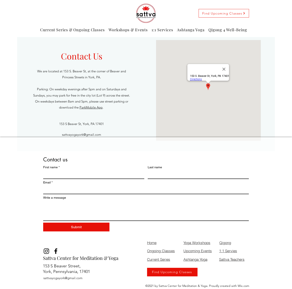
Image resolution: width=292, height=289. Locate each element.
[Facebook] (55, 251)
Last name (155, 167)
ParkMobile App (91, 107)
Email (48, 182)
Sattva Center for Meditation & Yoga (80, 258)
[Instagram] (46, 251)
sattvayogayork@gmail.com (81, 135)
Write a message (54, 197)
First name (51, 167)
